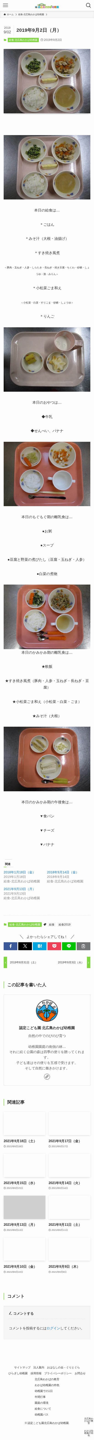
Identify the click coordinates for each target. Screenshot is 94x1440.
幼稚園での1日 (44, 1391)
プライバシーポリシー (58, 1373)
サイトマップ (22, 1367)
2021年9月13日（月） (20, 889)
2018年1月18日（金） (20, 872)
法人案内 (38, 1367)
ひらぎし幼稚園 (18, 1373)
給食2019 (64, 924)
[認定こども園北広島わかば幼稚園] (47, 5)
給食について (43, 1408)
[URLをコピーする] (83, 946)
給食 (52, 924)
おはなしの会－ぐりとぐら (63, 1367)
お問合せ (80, 1373)
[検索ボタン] (88, 5)
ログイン (53, 1328)
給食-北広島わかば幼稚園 (23, 40)
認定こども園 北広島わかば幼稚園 (47, 1028)
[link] (47, 1077)
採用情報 (36, 1373)
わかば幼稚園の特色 (47, 1385)
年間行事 (40, 1397)
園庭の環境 (41, 1402)
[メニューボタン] (5, 5)
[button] (10, 946)
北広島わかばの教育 (47, 1379)
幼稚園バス (41, 1414)
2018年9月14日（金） (63, 872)
